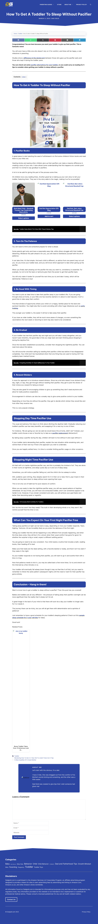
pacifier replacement (60, 433)
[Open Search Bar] (90, 4)
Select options (23, 218)
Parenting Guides (46, 4)
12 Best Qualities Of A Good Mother (25, 760)
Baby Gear (20, 864)
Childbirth (52, 864)
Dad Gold (55, 18)
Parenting (13, 867)
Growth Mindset (84, 864)
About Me (67, 4)
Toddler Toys (38, 867)
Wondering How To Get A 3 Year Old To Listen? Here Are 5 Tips (34, 758)
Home (15, 33)
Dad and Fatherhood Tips (66, 864)
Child (35, 864)
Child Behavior (43, 864)
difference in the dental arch (34, 58)
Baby (7, 864)
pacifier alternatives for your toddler (44, 65)
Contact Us (11, 899)
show (23, 77)
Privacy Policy (81, 4)
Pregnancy (21, 867)
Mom (6, 867)
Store (59, 4)
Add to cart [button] (49, 216)
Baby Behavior (13, 864)
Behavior (28, 864)
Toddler (20, 33)
